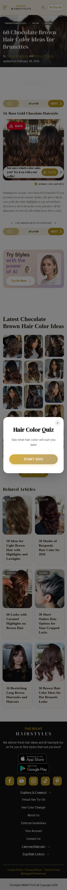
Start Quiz (33, 459)
